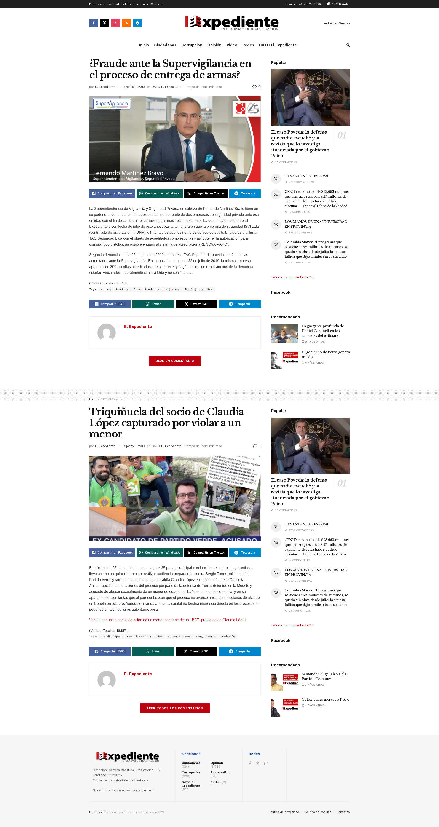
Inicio (144, 45)
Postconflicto (222, 772)
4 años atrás (314, 362)
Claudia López (111, 636)
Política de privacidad (104, 4)
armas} (106, 289)
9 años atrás (314, 341)
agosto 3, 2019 (134, 86)
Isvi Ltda (122, 289)
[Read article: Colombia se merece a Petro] (284, 707)
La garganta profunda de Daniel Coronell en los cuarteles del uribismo (323, 331)
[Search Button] (348, 45)
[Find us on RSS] (126, 23)
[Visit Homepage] (233, 23)
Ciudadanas (165, 45)
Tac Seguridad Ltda (199, 289)
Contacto (157, 4)
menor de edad (179, 636)
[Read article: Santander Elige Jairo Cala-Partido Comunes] (284, 681)
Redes (248, 45)
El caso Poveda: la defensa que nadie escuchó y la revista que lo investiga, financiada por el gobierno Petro (300, 144)
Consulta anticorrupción (145, 636)
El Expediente (105, 86)
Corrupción (191, 45)
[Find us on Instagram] (115, 23)
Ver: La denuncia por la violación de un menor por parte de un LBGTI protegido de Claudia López (167, 620)
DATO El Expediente (278, 45)
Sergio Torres (206, 636)
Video (232, 45)
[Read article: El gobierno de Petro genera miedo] (284, 359)
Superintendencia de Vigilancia (156, 289)
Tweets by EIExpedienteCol (292, 277)
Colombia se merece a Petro (325, 699)
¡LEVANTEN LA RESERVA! (306, 176)
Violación (228, 636)
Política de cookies (135, 4)
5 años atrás (314, 684)
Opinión (214, 45)
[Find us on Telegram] (137, 23)
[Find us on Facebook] (93, 23)
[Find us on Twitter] (104, 23)
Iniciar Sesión (338, 23)
